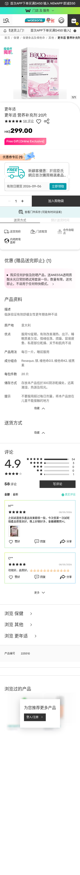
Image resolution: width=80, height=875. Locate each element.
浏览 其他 (14, 624)
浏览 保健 (14, 613)
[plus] (22, 201)
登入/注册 (32, 717)
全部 (7, 494)
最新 (15, 494)
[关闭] (75, 860)
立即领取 (58, 186)
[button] (74, 20)
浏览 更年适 (16, 636)
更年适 (10, 109)
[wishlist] (38, 121)
